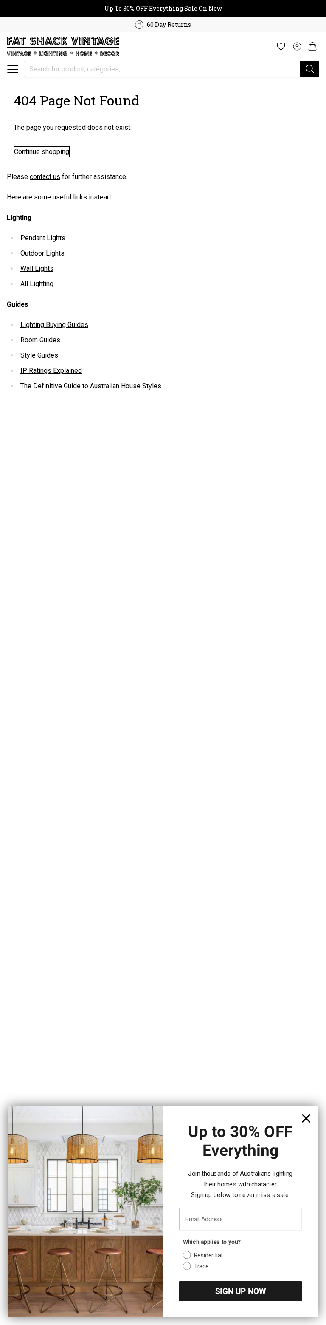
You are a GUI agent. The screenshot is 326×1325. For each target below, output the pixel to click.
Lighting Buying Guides (54, 325)
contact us (45, 177)
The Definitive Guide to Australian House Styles (90, 386)
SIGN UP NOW (240, 1291)
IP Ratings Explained (51, 371)
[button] (13, 69)
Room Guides (40, 340)
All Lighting (36, 284)
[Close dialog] (306, 1118)
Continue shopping (41, 152)
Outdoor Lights (42, 253)
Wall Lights (36, 268)
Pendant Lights (42, 238)
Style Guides (39, 355)
